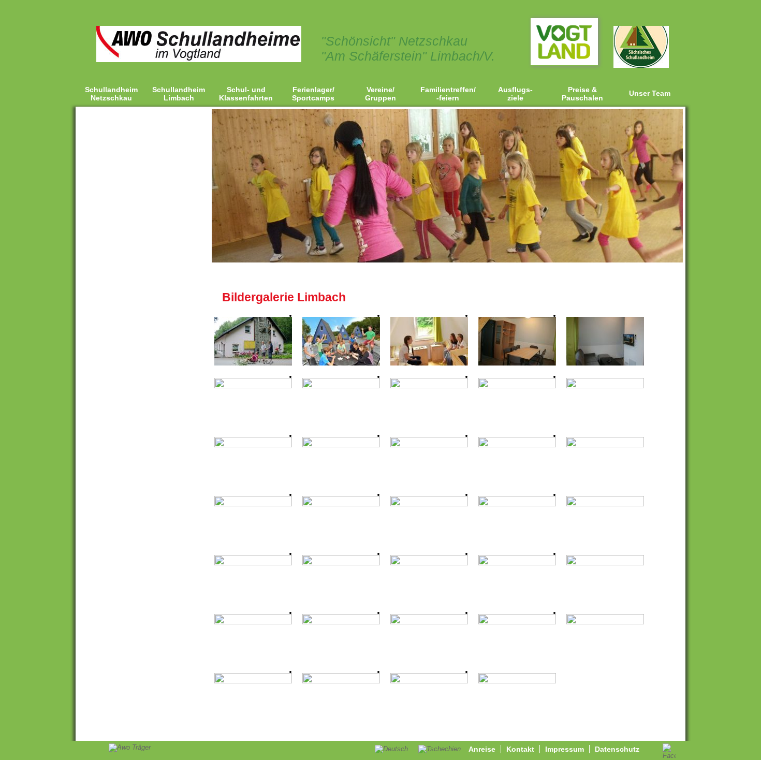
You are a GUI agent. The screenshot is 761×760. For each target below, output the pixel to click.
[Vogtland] (564, 63)
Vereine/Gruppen (380, 93)
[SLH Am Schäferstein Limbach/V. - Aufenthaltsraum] (253, 445)
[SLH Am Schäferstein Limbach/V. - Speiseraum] (429, 386)
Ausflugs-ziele (515, 93)
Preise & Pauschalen (582, 93)
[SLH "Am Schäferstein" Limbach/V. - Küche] (605, 622)
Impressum (564, 749)
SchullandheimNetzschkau (111, 93)
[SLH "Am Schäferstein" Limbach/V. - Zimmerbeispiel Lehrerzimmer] (253, 504)
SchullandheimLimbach (178, 93)
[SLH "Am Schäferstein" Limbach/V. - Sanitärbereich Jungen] (341, 622)
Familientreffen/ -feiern (448, 93)
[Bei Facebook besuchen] (669, 755)
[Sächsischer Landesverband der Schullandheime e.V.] (641, 65)
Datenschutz (617, 749)
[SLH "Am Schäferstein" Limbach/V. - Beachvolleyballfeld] (517, 563)
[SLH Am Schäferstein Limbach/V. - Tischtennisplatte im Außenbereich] (429, 563)
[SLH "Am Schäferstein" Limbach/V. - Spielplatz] (605, 563)
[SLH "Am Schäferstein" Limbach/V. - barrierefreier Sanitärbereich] (517, 622)
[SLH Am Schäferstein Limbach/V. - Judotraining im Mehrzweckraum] (429, 504)
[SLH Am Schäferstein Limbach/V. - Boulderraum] (517, 504)
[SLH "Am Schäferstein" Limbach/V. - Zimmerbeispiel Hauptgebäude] (517, 445)
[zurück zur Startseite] (198, 60)
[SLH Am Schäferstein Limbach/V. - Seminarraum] (605, 386)
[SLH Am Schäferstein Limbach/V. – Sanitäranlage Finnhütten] (341, 386)
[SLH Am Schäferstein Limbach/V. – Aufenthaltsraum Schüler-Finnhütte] (517, 363)
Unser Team (649, 93)
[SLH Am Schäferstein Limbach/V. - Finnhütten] (341, 363)
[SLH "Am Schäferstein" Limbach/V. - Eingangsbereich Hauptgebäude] (429, 445)
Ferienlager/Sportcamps (313, 93)
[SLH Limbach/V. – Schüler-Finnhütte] (429, 363)
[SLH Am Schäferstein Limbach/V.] (253, 363)
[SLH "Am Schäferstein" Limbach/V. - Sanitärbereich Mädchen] (253, 622)
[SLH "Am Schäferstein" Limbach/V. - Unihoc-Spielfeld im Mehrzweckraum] (341, 504)
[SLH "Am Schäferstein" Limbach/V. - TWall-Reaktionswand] (253, 563)
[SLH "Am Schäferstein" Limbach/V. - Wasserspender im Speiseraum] (517, 386)
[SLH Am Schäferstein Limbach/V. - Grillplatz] (341, 563)
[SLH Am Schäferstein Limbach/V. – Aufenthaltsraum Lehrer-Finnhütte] (605, 363)
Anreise (482, 749)
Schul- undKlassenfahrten (246, 93)
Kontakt (520, 749)
